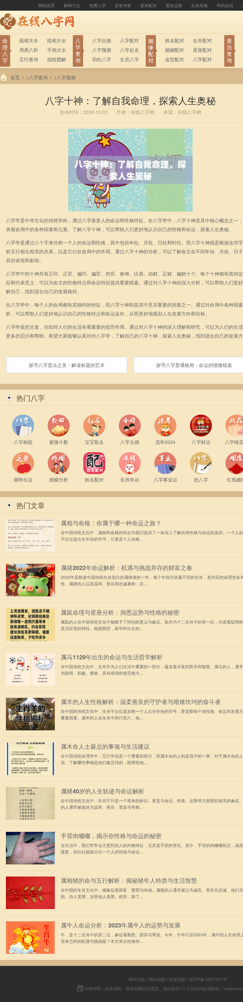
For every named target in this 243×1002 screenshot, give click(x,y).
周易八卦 (28, 49)
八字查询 (38, 77)
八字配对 (129, 40)
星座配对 (148, 5)
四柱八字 (101, 59)
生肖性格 (199, 5)
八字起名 (129, 49)
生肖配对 (202, 40)
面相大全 (28, 40)
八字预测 (101, 49)
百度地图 (177, 979)
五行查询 (28, 59)
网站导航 (137, 979)
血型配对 (174, 59)
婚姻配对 (174, 49)
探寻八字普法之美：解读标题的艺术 (67, 365)
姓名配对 (174, 40)
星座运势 (174, 5)
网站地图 (157, 979)
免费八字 (97, 5)
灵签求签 (123, 5)
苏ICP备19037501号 (208, 979)
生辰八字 (129, 59)
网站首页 (46, 5)
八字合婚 (101, 40)
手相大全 (56, 49)
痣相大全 (56, 40)
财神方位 (72, 5)
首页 (15, 77)
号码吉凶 (225, 5)
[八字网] (38, 22)
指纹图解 (56, 59)
